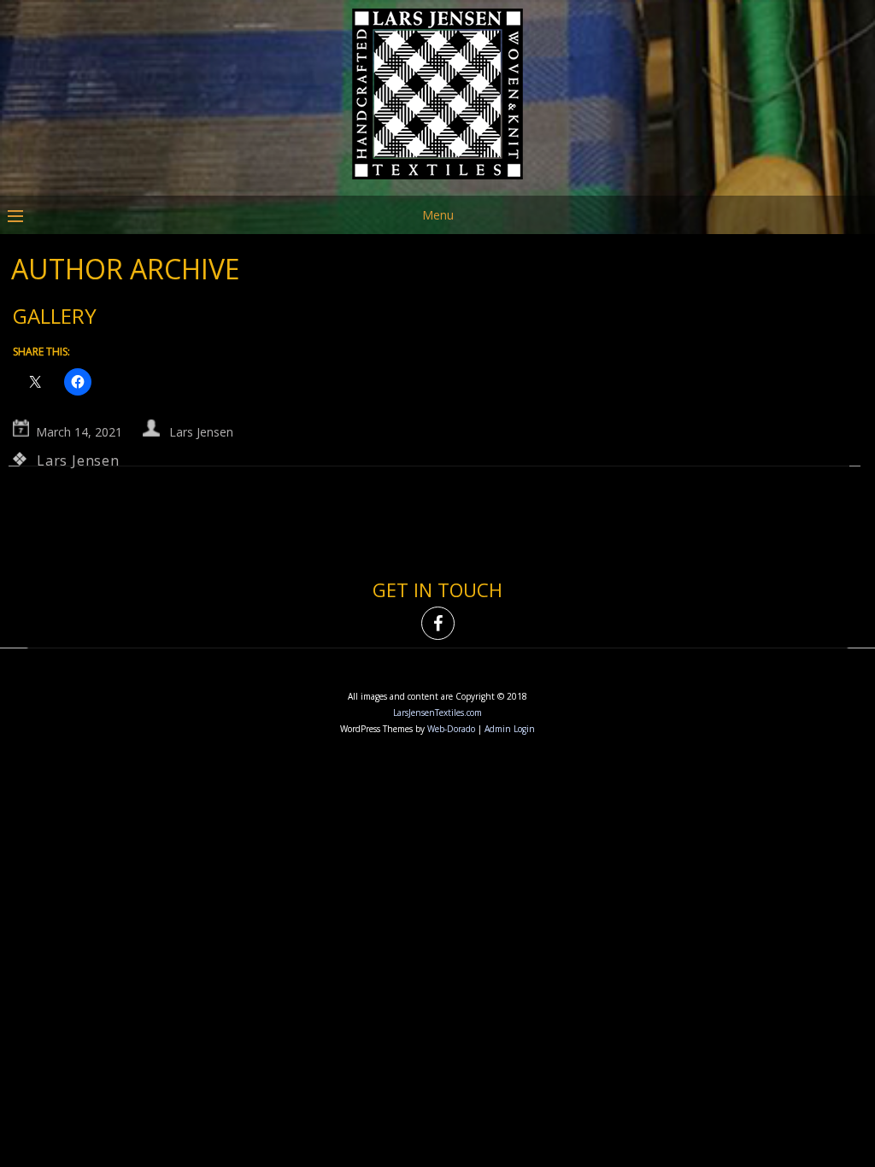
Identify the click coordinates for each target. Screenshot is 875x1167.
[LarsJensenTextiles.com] (437, 183)
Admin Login (509, 729)
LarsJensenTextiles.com (437, 712)
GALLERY (55, 316)
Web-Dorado (451, 729)
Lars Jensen (201, 432)
